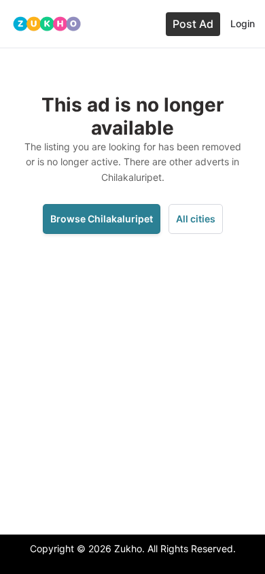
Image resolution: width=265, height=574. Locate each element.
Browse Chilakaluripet (101, 218)
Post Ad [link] (193, 24)
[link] (47, 23)
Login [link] (242, 23)
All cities (195, 218)
